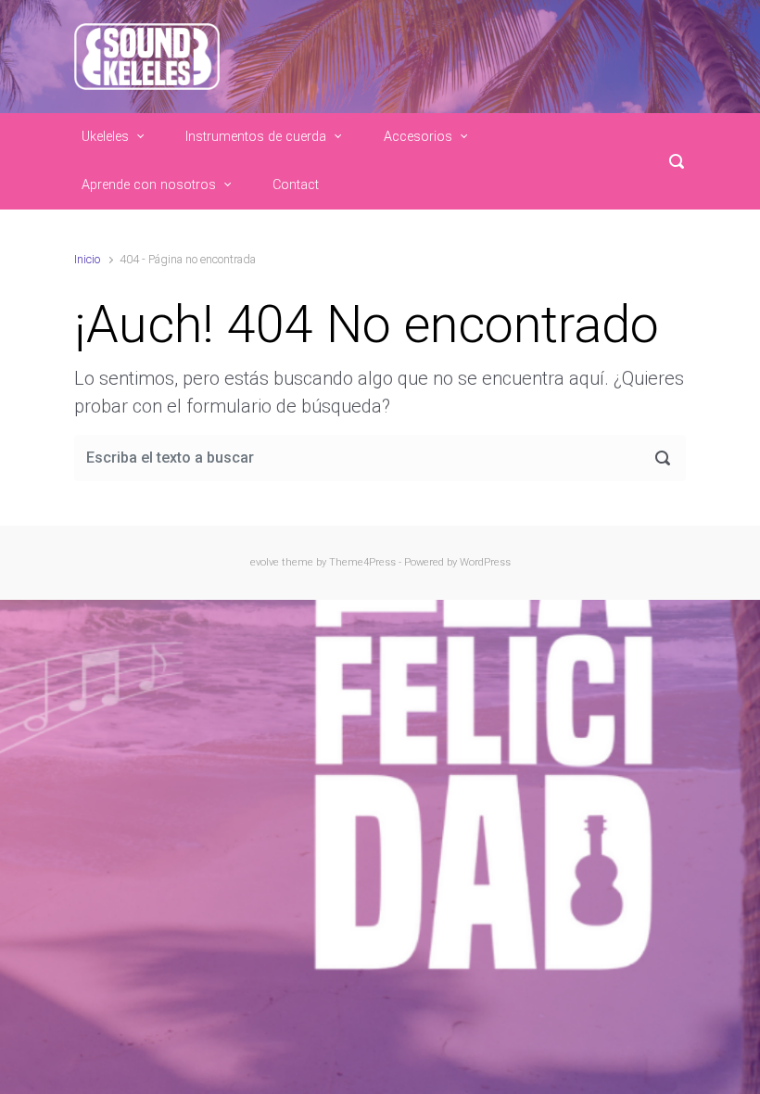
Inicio (87, 259)
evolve (264, 562)
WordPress (485, 562)
